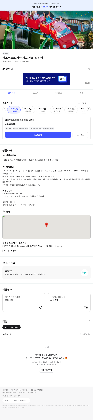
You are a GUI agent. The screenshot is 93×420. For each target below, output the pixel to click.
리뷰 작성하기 (46, 370)
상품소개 (35, 93)
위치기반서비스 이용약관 (19, 390)
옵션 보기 (38, 135)
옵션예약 (11, 93)
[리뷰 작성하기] (89, 321)
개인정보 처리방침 (37, 390)
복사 (60, 246)
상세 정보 (80, 135)
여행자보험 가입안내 (9, 392)
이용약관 (5, 390)
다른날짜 (84, 102)
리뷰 (81, 93)
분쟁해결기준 (32, 392)
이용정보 (58, 93)
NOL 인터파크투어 (11, 327)
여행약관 (22, 392)
